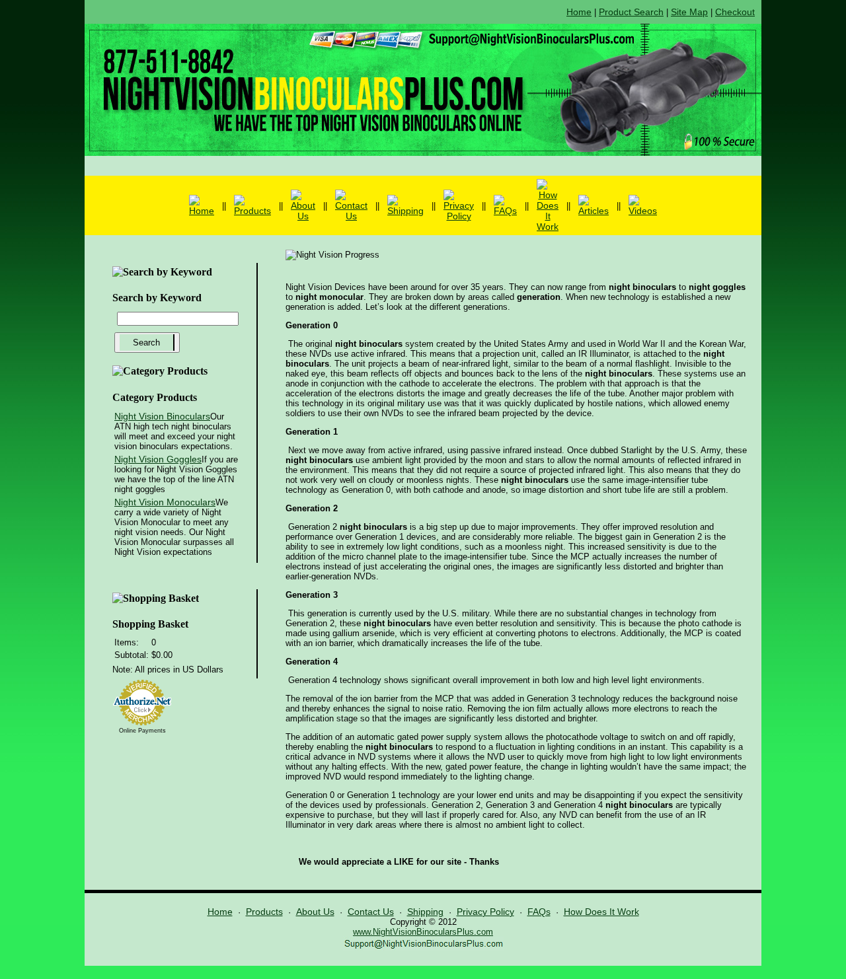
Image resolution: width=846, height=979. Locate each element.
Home (579, 12)
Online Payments (142, 730)
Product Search (631, 12)
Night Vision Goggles (158, 459)
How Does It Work (601, 911)
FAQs (539, 911)
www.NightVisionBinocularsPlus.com (423, 932)
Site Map (689, 12)
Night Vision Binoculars (162, 416)
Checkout (735, 12)
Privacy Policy (485, 911)
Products (264, 911)
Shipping (425, 911)
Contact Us (371, 911)
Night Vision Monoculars (164, 502)
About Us (315, 911)
